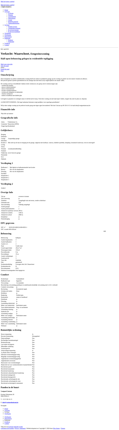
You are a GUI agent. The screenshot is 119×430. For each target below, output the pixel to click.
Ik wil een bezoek (13, 30)
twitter (21, 426)
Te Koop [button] (7, 11)
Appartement (12, 16)
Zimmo (63, 428)
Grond (10, 20)
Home (6, 10)
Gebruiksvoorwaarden (7, 428)
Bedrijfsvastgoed (13, 21)
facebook (11, 426)
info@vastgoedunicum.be (10, 402)
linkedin (16, 426)
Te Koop (10, 13)
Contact (6, 45)
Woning (10, 15)
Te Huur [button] (6, 25)
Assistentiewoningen (14, 28)
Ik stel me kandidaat (14, 31)
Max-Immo (56, 428)
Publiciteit (11, 41)
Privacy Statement (20, 428)
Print (2, 71)
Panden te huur (12, 26)
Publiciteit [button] (7, 38)
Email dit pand (5, 69)
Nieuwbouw (12, 18)
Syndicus (7, 43)
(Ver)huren (7, 33)
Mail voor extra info (6, 64)
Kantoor (10, 40)
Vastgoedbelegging (13, 23)
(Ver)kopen (7, 35)
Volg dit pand (5, 66)
